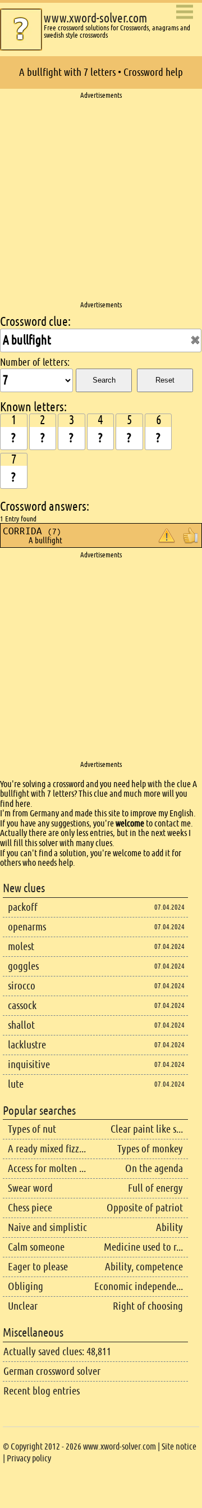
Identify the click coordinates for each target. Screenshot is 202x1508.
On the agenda (154, 1168)
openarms (27, 927)
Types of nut (32, 1129)
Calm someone (36, 1247)
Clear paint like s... (147, 1129)
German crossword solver (51, 1371)
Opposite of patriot (145, 1208)
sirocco (21, 986)
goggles (23, 966)
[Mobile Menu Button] (184, 12)
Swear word (30, 1188)
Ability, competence (144, 1267)
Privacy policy (29, 1458)
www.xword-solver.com (95, 18)
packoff (23, 907)
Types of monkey (150, 1149)
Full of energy (155, 1188)
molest (21, 946)
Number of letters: (35, 362)
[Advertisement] (101, 200)
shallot (21, 1025)
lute (16, 1084)
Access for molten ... (47, 1168)
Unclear (23, 1306)
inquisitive (29, 1064)
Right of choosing (148, 1306)
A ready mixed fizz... (47, 1149)
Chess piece (30, 1208)
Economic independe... (138, 1286)
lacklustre (27, 1045)
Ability (169, 1227)
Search (104, 380)
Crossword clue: (35, 322)
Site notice (179, 1446)
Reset (165, 380)
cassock (22, 1005)
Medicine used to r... (143, 1247)
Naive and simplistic (47, 1227)
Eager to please (38, 1267)
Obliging (25, 1286)
